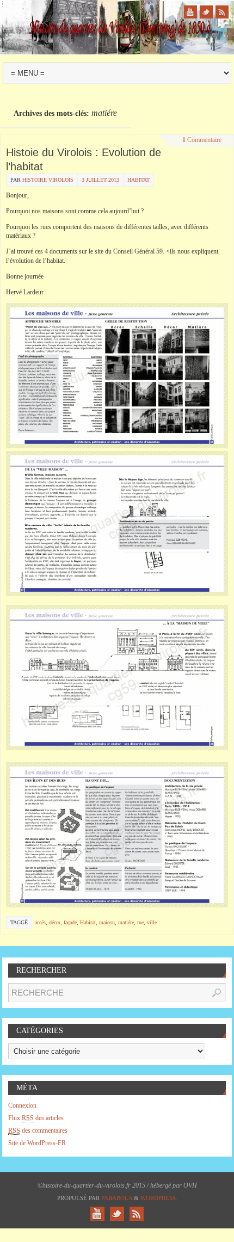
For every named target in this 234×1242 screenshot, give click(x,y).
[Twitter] (206, 11)
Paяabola (116, 1198)
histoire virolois (47, 180)
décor (54, 922)
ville (152, 922)
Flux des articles (36, 1118)
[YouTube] (190, 11)
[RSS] (222, 11)
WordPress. (158, 1198)
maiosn (107, 922)
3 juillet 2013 (100, 180)
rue (140, 922)
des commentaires (37, 1130)
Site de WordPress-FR (37, 1143)
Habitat (138, 180)
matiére (126, 922)
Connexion (22, 1105)
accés (40, 922)
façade (70, 922)
